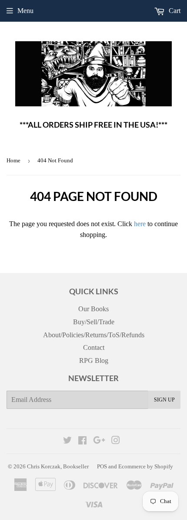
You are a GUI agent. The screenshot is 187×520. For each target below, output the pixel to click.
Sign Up (164, 400)
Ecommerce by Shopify (145, 466)
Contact (93, 347)
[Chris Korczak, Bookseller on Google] (99, 441)
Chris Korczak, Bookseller (58, 466)
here (140, 223)
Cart (173, 10)
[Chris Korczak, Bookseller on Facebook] (82, 441)
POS (102, 466)
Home (13, 160)
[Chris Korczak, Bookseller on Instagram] (115, 441)
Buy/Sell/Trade (93, 322)
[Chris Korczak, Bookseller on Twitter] (67, 441)
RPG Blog (93, 360)
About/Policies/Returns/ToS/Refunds (93, 335)
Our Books (93, 309)
